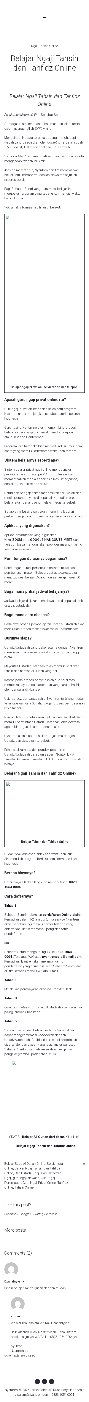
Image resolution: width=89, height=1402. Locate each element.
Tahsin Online (24, 1187)
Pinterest (50, 1214)
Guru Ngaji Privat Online (39, 1183)
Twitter (38, 1214)
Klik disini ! (73, 1137)
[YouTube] (51, 1381)
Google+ (25, 1214)
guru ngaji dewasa (26, 1178)
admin (15, 1316)
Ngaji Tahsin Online (44, 46)
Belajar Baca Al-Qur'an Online (24, 1164)
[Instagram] (44, 1381)
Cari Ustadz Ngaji (27, 1173)
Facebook (11, 1214)
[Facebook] (37, 1381)
